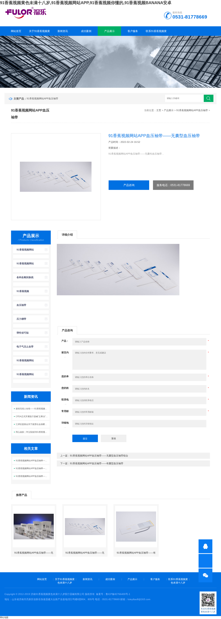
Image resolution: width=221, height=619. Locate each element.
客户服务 (133, 31)
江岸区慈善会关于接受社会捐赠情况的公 (33, 424)
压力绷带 (21, 318)
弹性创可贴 (23, 332)
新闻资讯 (62, 31)
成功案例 (86, 31)
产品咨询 (128, 185)
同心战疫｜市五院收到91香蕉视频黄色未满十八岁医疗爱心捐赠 (33, 432)
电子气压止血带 (25, 346)
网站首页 (16, 31)
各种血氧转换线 (25, 277)
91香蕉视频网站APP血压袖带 (42, 98)
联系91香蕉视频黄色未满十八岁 (156, 33)
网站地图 (4, 617)
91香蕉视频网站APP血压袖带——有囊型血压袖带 (33, 476)
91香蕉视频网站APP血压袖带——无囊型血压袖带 (33, 468)
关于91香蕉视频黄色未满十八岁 (39, 33)
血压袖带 (21, 305)
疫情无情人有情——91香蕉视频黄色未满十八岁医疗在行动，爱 (33, 408)
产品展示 (109, 31)
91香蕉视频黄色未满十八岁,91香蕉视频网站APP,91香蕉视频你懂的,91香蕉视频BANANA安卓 (85, 2)
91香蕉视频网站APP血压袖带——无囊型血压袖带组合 (33, 460)
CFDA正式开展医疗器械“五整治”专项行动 (33, 416)
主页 (158, 110)
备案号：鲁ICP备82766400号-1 (113, 594)
